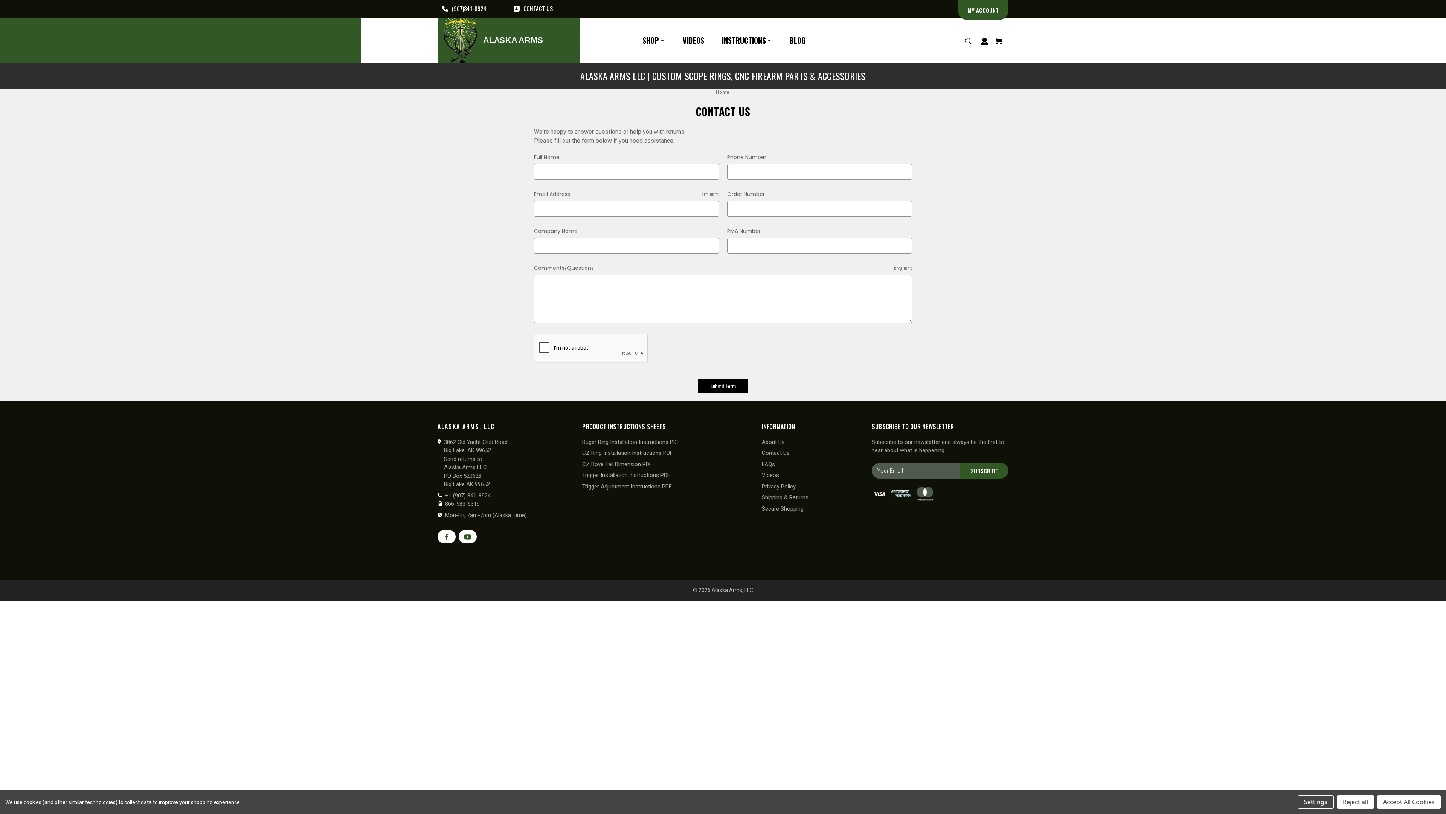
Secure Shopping (783, 508)
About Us (773, 442)
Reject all (1355, 802)
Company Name (556, 231)
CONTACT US (538, 8)
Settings (1315, 802)
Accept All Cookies (1409, 802)
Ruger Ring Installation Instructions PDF (631, 442)
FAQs (768, 464)
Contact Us (776, 453)
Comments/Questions (723, 268)
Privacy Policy (779, 486)
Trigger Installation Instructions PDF (626, 475)
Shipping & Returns (785, 497)
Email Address (626, 194)
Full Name (547, 157)
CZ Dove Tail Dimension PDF (617, 464)
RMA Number (744, 231)
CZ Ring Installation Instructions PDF (627, 453)
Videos (770, 475)
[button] (655, 40)
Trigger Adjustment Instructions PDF (627, 486)
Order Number (746, 194)
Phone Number (746, 157)
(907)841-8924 (469, 8)
